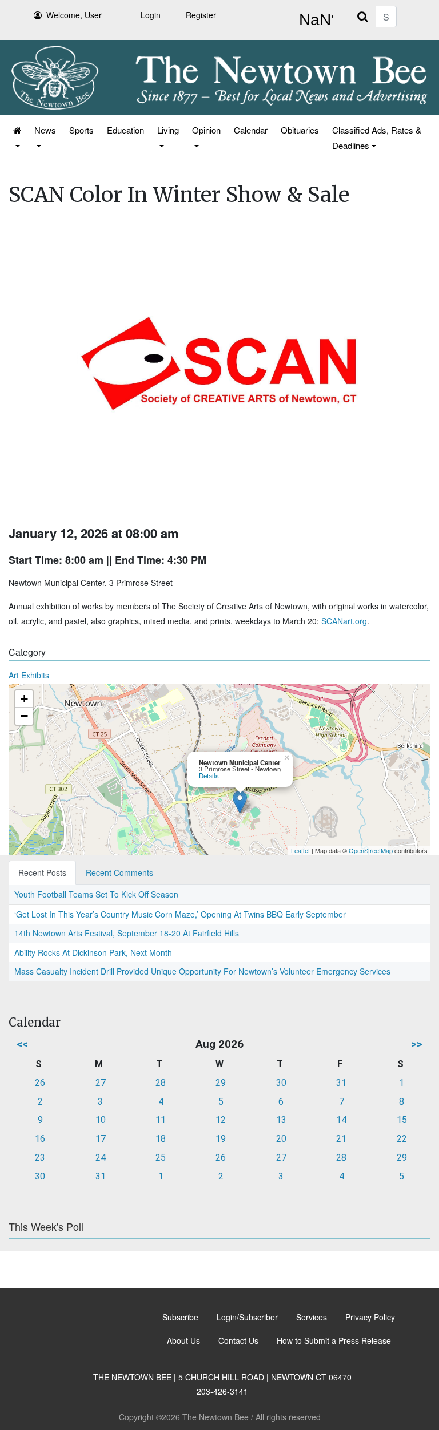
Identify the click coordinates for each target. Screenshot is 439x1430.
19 (220, 1138)
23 (40, 1157)
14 (341, 1119)
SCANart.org (344, 621)
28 (160, 1082)
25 (160, 1157)
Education (125, 130)
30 (281, 1082)
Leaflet (300, 850)
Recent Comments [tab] (119, 872)
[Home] (16, 137)
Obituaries (300, 130)
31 (341, 1082)
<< (22, 1044)
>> (416, 1044)
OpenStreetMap (371, 850)
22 (402, 1138)
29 (220, 1082)
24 (100, 1157)
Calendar (251, 130)
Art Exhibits (29, 675)
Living (168, 130)
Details (209, 775)
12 (220, 1119)
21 (341, 1138)
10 (100, 1119)
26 (40, 1082)
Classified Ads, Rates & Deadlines (376, 137)
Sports (81, 130)
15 (402, 1119)
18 (160, 1138)
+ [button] (24, 699)
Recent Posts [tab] (42, 872)
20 (281, 1138)
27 (100, 1082)
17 (100, 1138)
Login (151, 15)
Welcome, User (74, 15)
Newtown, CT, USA (313, 20)
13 (281, 1119)
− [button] (24, 716)
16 (40, 1138)
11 (160, 1119)
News (45, 130)
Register (201, 15)
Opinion (206, 130)
